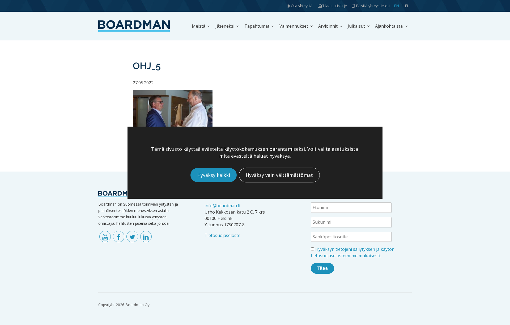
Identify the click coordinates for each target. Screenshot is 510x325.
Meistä (198, 26)
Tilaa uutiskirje (334, 5)
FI (406, 5)
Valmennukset (293, 26)
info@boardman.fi (222, 206)
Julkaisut (356, 26)
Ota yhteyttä (301, 5)
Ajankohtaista (389, 26)
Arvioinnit (328, 26)
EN (396, 5)
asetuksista (345, 149)
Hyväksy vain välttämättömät (279, 175)
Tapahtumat (256, 26)
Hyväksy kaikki (213, 175)
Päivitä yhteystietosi (373, 5)
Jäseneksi (224, 26)
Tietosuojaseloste (222, 235)
